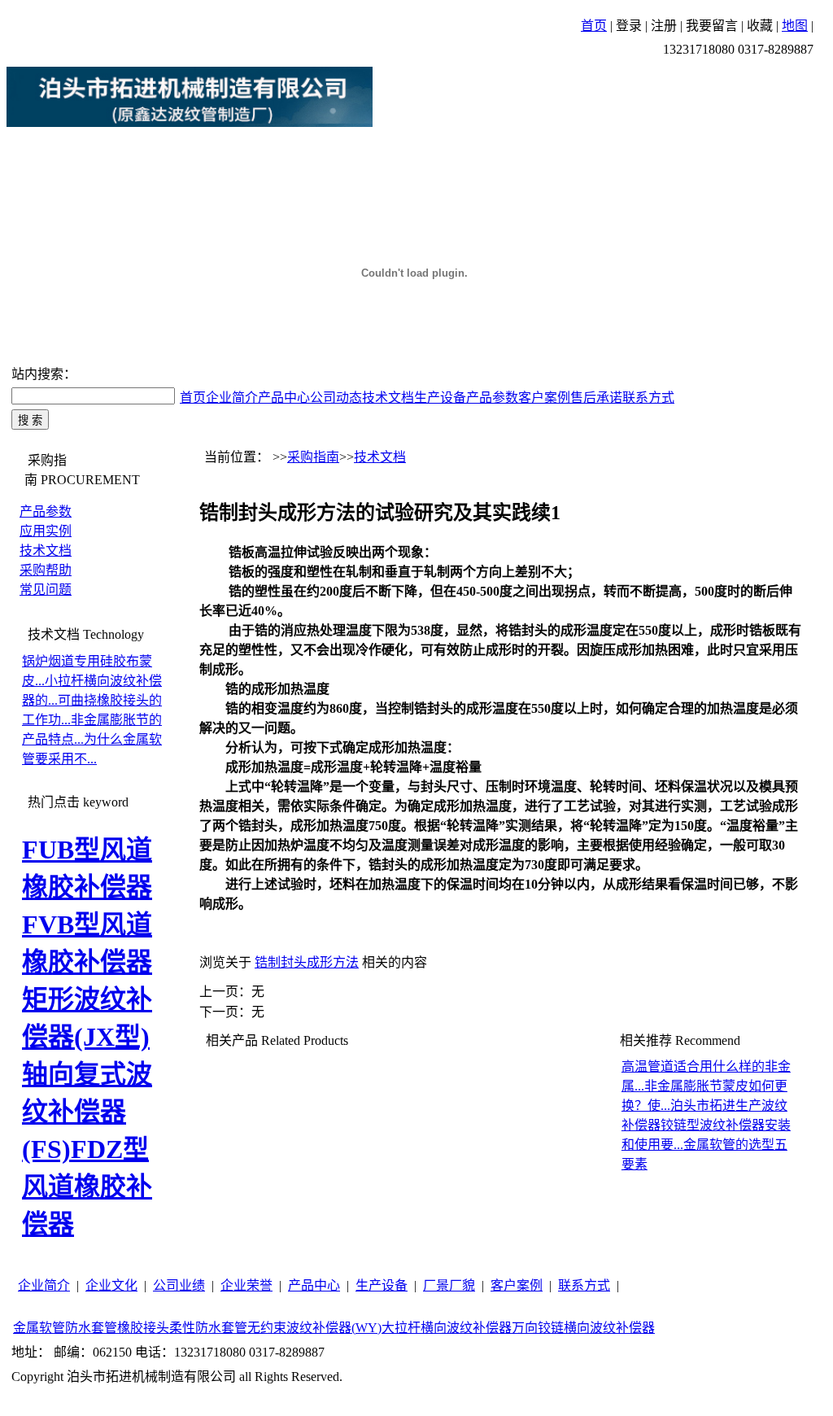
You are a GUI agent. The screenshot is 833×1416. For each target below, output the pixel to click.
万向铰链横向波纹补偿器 (583, 1328)
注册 (664, 26)
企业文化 (111, 1285)
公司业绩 (179, 1285)
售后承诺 (596, 397)
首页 (594, 26)
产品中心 (284, 397)
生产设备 (440, 397)
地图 (795, 26)
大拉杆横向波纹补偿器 (447, 1328)
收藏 (760, 26)
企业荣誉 (246, 1285)
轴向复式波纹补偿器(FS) (87, 1112)
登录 (629, 26)
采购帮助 (46, 570)
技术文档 (388, 397)
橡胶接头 (143, 1328)
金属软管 (39, 1328)
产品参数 (492, 397)
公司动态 (336, 397)
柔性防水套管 (208, 1328)
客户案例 (544, 397)
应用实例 (46, 531)
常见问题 (46, 590)
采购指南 (313, 457)
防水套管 (91, 1328)
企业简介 (232, 397)
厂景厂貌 (449, 1285)
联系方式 (648, 397)
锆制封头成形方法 (307, 962)
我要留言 (712, 26)
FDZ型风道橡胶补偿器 (87, 1186)
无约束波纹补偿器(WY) (314, 1328)
